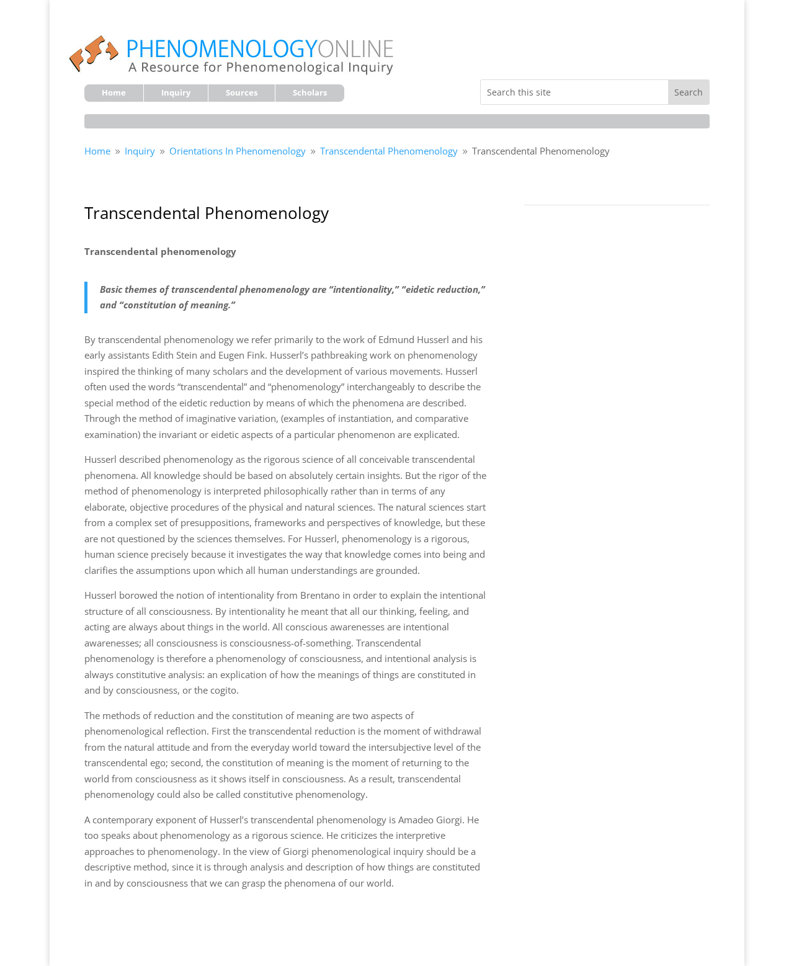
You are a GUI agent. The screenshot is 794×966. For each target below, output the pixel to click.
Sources (241, 93)
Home (114, 93)
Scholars (310, 93)
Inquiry (175, 93)
